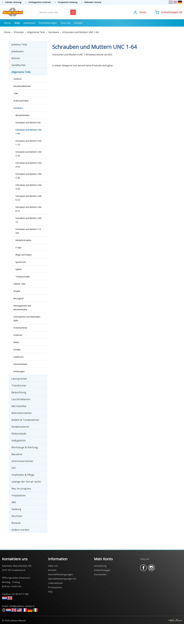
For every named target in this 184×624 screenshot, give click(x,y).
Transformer (18, 385)
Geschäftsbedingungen (60, 574)
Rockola (15, 522)
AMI (13, 502)
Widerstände (18, 433)
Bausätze (16, 454)
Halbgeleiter (18, 440)
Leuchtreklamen (20, 399)
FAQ (50, 591)
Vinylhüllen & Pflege (22, 474)
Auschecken (100, 574)
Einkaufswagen (169, 12)
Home (7, 22)
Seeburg (16, 509)
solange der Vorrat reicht (26, 481)
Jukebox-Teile (19, 44)
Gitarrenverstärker (22, 461)
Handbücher (18, 65)
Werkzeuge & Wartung (24, 447)
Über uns (65, 22)
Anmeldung (100, 565)
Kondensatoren (20, 426)
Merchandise (18, 406)
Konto (142, 12)
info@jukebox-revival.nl (21, 606)
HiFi (13, 468)
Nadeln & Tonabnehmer (25, 419)
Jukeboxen (29, 22)
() (171, 12)
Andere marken (20, 529)
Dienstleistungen (48, 22)
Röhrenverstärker (21, 413)
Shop (17, 22)
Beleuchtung (18, 392)
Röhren (15, 58)
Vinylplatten (18, 495)
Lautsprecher (19, 378)
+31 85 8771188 (19, 594)
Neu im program (21, 488)
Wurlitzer (16, 516)
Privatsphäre (55, 587)
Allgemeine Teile (21, 72)
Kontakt (78, 22)
